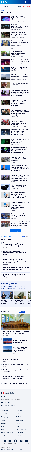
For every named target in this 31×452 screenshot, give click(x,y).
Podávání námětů (21, 429)
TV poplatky (4, 417)
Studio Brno (19, 417)
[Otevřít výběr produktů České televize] (29, 2)
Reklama (18, 414)
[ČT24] (4, 2)
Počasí (3, 426)
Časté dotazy (19, 432)
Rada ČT (18, 423)
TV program (4, 410)
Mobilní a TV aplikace (7, 432)
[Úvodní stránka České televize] (8, 393)
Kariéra (18, 426)
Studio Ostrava (20, 420)
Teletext (3, 420)
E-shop (3, 429)
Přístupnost (20, 449)
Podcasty (3, 423)
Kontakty (18, 436)
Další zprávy (14, 231)
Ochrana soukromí (11, 449)
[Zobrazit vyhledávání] (26, 2)
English (3, 449)
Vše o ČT (3, 436)
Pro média (19, 410)
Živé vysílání (4, 414)
